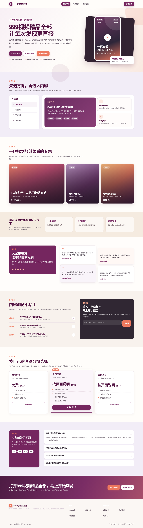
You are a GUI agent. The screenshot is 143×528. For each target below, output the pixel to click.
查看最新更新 (43, 53)
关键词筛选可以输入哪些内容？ (57, 448)
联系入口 (106, 516)
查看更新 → (72, 200)
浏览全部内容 (15, 53)
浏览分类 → (107, 200)
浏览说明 (106, 510)
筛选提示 (122, 510)
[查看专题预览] (107, 37)
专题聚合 (17, 110)
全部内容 (66, 4)
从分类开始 (28, 404)
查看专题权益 (71, 407)
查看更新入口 (114, 404)
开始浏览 (129, 4)
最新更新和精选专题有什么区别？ (57, 463)
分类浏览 (17, 104)
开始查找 (127, 323)
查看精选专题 (29, 53)
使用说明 (17, 120)
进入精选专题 (127, 487)
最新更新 (86, 4)
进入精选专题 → (16, 200)
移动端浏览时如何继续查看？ (56, 455)
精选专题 (76, 4)
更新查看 (17, 115)
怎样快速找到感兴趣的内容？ (56, 433)
